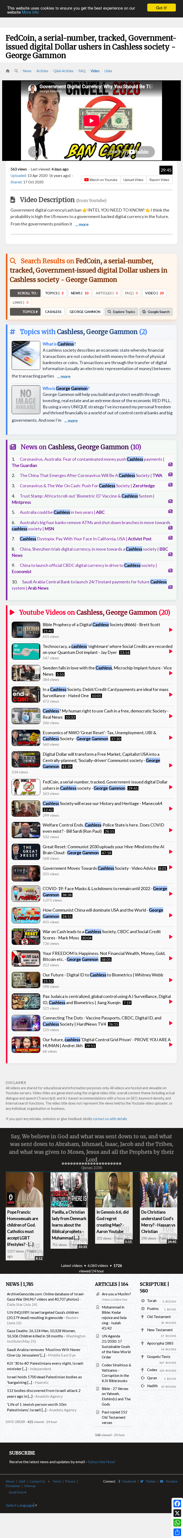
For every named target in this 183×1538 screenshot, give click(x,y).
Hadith (152, 1385)
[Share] (177, 1532)
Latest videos (71, 1265)
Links (108, 71)
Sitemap (30, 1486)
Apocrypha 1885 (160, 1343)
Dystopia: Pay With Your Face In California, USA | (86, 538)
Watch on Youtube (103, 180)
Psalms (153, 1308)
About (10, 1481)
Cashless (70, 332)
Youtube (170, 1481)
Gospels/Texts (158, 1356)
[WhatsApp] (177, 1522)
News (27, 71)
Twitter (149, 1481)
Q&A (22, 1481)
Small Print (16, 1492)
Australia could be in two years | (62, 512)
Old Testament (159, 1316)
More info (30, 12)
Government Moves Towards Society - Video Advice (99, 868)
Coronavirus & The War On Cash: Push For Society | (87, 485)
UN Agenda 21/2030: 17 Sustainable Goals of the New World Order (116, 1346)
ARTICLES (111, 1283)
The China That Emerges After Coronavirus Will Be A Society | (91, 475)
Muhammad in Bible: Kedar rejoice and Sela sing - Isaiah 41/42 (114, 1317)
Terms (56, 1481)
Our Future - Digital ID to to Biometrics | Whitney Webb (103, 974)
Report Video (159, 180)
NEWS (19, 1283)
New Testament (160, 1329)
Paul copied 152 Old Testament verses (114, 1416)
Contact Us (37, 1481)
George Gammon (112, 332)
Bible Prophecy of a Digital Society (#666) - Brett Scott (101, 624)
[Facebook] (177, 1503)
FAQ (82, 71)
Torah (152, 1300)
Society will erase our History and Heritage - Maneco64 (102, 803)
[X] (177, 1513)
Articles (42, 71)
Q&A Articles (63, 71)
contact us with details (110, 1119)
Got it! (161, 8)
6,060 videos (98, 1265)
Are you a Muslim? (116, 1293)
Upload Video (133, 180)
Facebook (128, 1481)
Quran (152, 1377)
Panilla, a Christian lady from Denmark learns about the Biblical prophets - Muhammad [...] (69, 1224)
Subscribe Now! (101, 1461)
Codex (152, 1369)
